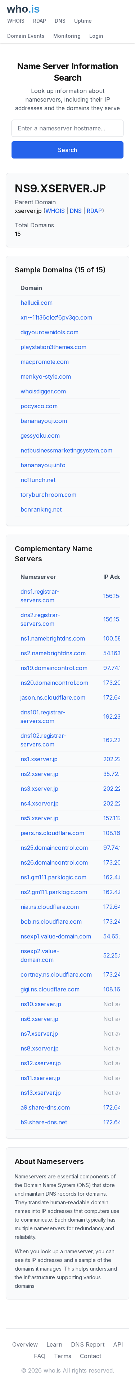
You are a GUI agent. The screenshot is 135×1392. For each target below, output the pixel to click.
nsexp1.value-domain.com (56, 936)
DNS (60, 21)
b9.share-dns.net (44, 1122)
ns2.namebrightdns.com (53, 653)
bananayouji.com (44, 420)
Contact (90, 1356)
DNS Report (87, 1344)
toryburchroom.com (48, 494)
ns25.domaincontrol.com (54, 847)
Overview (25, 1344)
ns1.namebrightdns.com (53, 638)
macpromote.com (45, 361)
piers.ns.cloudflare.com (52, 832)
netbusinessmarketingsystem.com (66, 450)
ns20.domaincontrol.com (54, 682)
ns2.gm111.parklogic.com (54, 892)
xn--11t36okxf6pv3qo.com (56, 317)
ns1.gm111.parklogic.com (53, 877)
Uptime (83, 21)
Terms (62, 1356)
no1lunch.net (38, 479)
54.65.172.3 (118, 936)
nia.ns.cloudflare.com (50, 906)
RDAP (39, 21)
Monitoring (67, 36)
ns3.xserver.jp (39, 788)
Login (96, 36)
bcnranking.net (41, 509)
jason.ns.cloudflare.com (53, 697)
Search (67, 149)
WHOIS (15, 21)
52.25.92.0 (117, 955)
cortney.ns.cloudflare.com (56, 974)
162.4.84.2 (117, 892)
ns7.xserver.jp (39, 1033)
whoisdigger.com (43, 391)
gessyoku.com (40, 435)
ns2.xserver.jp (39, 773)
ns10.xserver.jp (41, 1004)
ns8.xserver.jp (40, 1048)
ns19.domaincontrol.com (54, 668)
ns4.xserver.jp (40, 803)
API (118, 1344)
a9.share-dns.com (45, 1107)
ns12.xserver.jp (41, 1063)
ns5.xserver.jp (39, 818)
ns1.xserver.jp (39, 759)
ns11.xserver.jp (40, 1077)
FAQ (39, 1356)
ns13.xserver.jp (41, 1092)
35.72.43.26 (119, 773)
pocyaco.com (39, 406)
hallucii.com (37, 302)
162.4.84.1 (116, 877)
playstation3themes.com (53, 347)
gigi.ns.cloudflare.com (50, 989)
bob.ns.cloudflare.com (51, 921)
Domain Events (26, 36)
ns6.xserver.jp (39, 1018)
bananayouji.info (43, 465)
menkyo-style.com (46, 376)
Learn (54, 1344)
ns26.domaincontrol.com (54, 862)
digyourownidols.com (49, 332)
